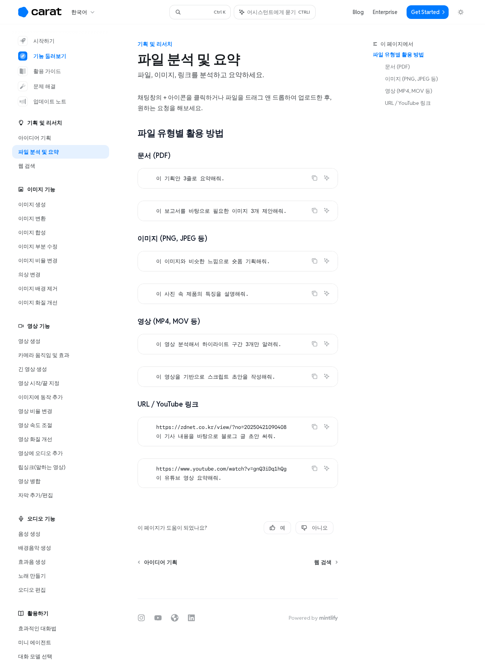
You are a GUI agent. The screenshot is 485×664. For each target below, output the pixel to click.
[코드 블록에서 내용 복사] (314, 178)
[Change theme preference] (461, 12)
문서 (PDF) (397, 66)
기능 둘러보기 (49, 56)
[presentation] (66, 344)
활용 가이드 (47, 71)
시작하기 (44, 40)
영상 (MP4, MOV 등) (408, 90)
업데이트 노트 (49, 101)
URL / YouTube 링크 (408, 103)
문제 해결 (44, 86)
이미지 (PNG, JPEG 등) (411, 78)
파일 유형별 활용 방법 (398, 54)
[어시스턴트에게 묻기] (327, 178)
